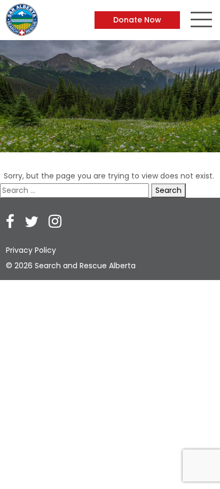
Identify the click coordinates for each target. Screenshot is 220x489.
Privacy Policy (31, 250)
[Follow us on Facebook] (10, 222)
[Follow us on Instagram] (55, 222)
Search (168, 190)
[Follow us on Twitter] (31, 222)
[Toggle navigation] (201, 21)
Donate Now (137, 19)
